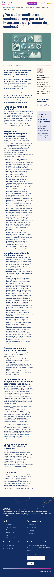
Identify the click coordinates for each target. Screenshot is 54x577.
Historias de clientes (11, 527)
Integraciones (9, 524)
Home (4, 7)
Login (7, 535)
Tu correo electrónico (32, 555)
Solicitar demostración (12, 538)
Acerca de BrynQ (10, 532)
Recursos (8, 530)
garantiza (29, 292)
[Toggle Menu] (50, 3)
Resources (10, 7)
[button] (38, 105)
